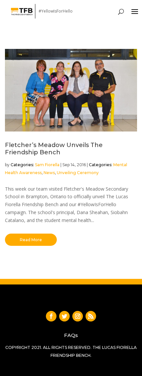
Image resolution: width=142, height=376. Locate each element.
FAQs (71, 335)
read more (31, 239)
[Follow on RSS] (91, 316)
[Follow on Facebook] (51, 316)
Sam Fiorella (47, 164)
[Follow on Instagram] (77, 316)
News (49, 172)
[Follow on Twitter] (64, 316)
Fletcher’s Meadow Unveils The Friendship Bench (54, 148)
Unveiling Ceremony (78, 172)
